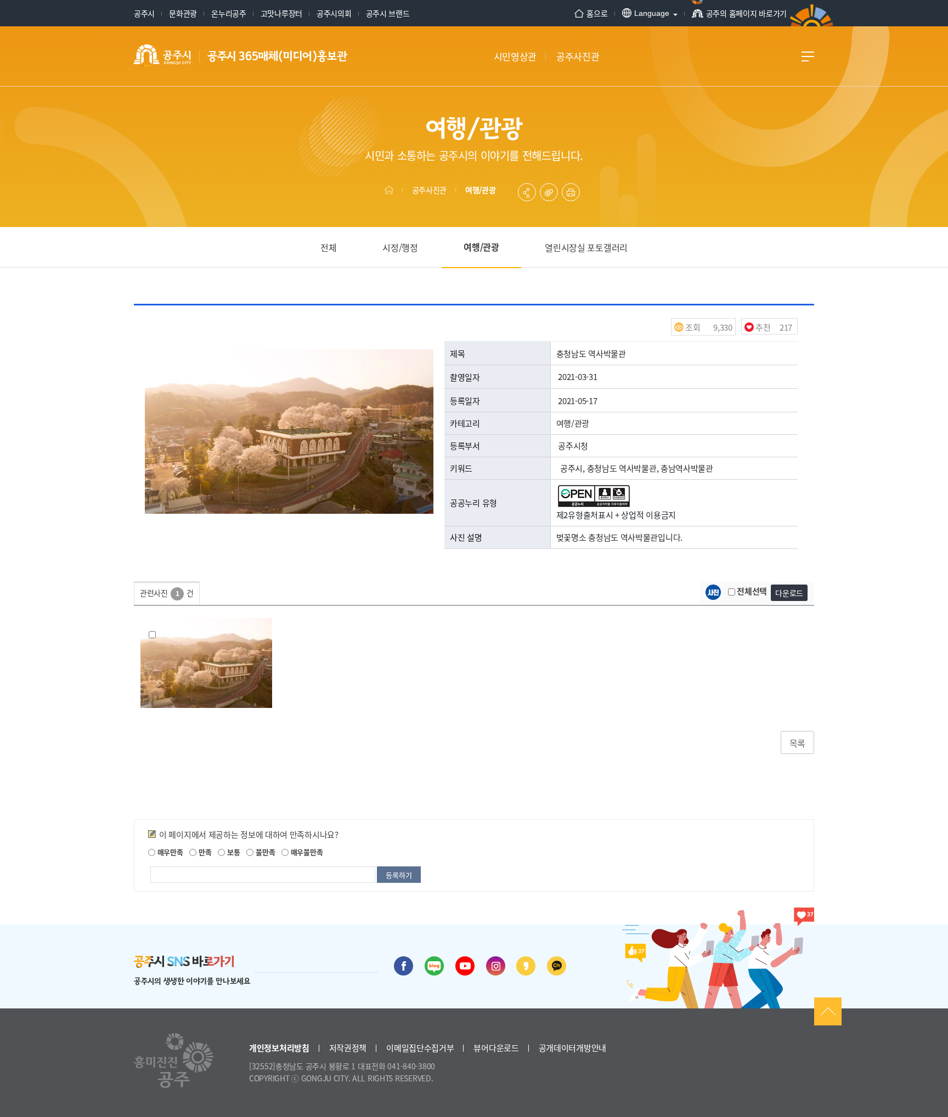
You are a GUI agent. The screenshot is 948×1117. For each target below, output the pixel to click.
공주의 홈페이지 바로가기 (746, 13)
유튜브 (465, 966)
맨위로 (828, 1011)
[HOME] (389, 189)
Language (651, 13)
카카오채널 (556, 966)
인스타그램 (495, 966)
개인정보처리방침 (279, 1047)
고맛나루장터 (281, 13)
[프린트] (571, 192)
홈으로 (596, 13)
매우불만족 (306, 852)
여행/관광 (480, 189)
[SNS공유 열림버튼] (527, 192)
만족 (203, 852)
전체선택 (751, 591)
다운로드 (789, 592)
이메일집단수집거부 (420, 1047)
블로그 (434, 966)
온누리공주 (228, 13)
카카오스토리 (525, 966)
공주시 (144, 13)
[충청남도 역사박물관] (206, 663)
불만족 (264, 852)
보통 (232, 852)
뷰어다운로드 (495, 1047)
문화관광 (183, 13)
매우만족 (169, 852)
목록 (797, 743)
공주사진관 (429, 189)
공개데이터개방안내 (572, 1047)
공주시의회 (334, 13)
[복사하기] (549, 192)
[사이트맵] (808, 56)
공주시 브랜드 (388, 13)
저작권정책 (348, 1047)
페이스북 (403, 966)
